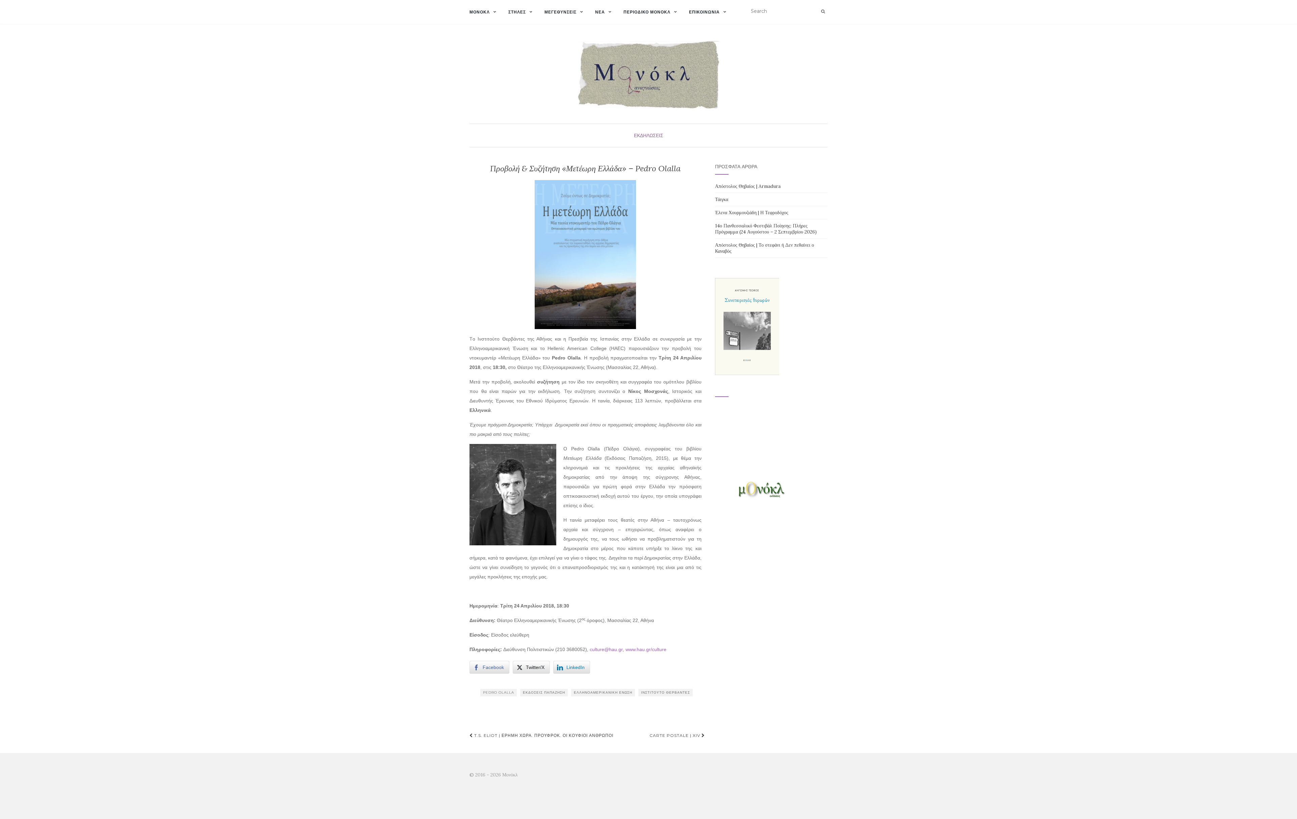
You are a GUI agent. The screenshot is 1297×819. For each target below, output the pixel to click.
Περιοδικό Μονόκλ (647, 12)
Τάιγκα (721, 199)
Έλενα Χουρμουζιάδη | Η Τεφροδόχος (751, 212)
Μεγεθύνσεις (560, 12)
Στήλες (517, 12)
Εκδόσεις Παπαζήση (544, 692)
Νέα (600, 12)
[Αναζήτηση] (823, 11)
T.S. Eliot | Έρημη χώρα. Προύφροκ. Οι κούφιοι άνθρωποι (543, 735)
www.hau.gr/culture (646, 649)
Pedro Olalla (498, 692)
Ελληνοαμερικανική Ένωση (603, 692)
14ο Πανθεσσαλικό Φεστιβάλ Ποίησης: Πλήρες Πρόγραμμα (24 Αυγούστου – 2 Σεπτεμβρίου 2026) (766, 229)
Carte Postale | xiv (676, 735)
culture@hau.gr (606, 649)
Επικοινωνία (704, 12)
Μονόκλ (479, 12)
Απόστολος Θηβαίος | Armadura (748, 186)
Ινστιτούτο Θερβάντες (665, 692)
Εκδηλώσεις (648, 135)
